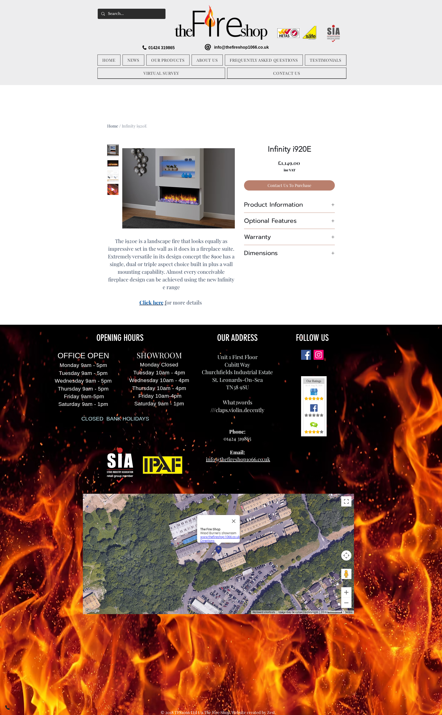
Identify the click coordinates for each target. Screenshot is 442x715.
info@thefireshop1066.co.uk (241, 47)
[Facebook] (306, 355)
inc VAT (289, 170)
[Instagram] (319, 355)
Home (112, 126)
